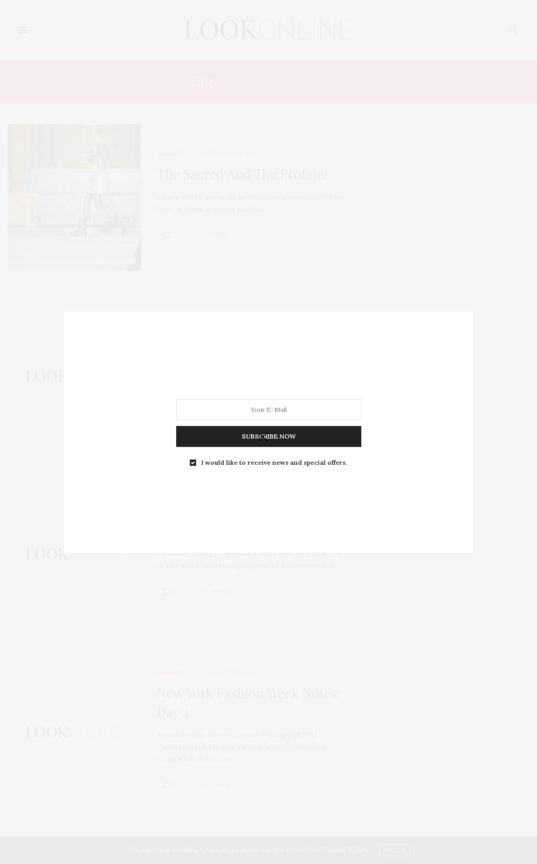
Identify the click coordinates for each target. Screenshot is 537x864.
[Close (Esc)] (263, 437)
